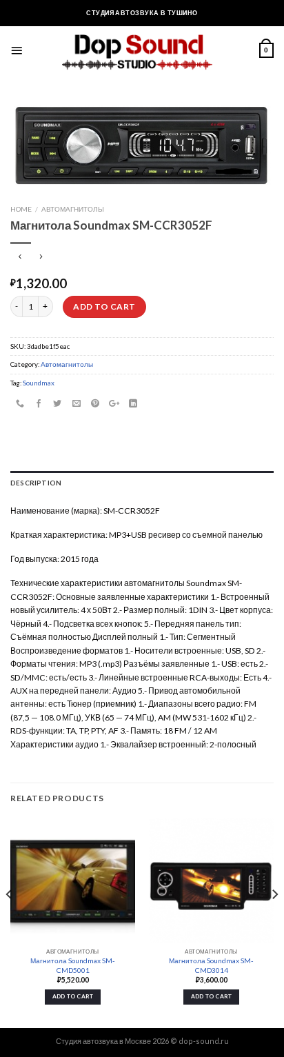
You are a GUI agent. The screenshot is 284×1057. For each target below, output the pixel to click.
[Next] (274, 922)
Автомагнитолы (72, 209)
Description (35, 483)
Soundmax (38, 383)
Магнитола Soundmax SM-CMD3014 (211, 965)
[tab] (142, 483)
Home (21, 209)
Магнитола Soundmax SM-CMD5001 (72, 965)
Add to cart (104, 306)
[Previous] (10, 922)
